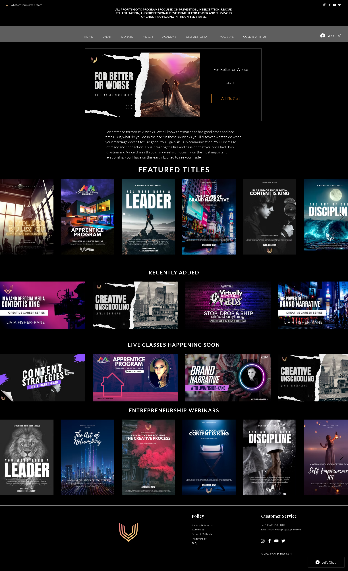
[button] (339, 35)
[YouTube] (334, 5)
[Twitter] (339, 5)
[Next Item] (342, 216)
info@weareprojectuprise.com (284, 529)
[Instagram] (325, 5)
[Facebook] (330, 5)
